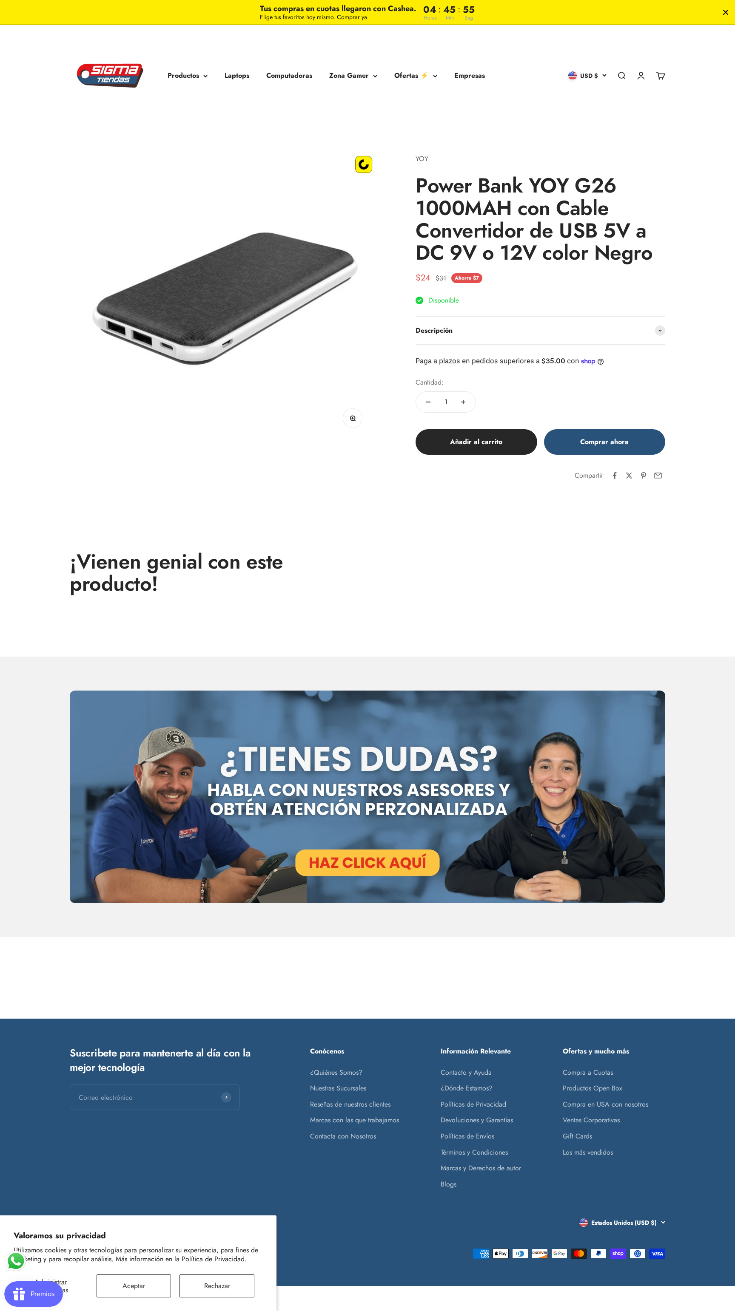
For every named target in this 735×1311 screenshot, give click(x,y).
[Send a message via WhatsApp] (16, 1261)
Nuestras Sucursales (338, 1088)
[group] (367, 797)
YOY (422, 159)
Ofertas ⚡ (411, 76)
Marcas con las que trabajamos (354, 1120)
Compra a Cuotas (588, 1072)
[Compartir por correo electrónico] (658, 475)
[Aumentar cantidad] (463, 402)
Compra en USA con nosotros (605, 1104)
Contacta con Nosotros (343, 1136)
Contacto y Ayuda (466, 1072)
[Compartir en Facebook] (614, 475)
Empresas (469, 76)
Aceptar (133, 1286)
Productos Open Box (592, 1088)
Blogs (448, 1184)
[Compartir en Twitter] (629, 475)
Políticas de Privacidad (473, 1104)
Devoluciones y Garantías (477, 1120)
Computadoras (289, 76)
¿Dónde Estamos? (467, 1088)
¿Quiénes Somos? (336, 1072)
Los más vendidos (588, 1152)
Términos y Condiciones (474, 1152)
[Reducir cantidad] (428, 402)
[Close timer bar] (726, 12)
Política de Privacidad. (214, 1259)
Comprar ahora (604, 442)
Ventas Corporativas (591, 1120)
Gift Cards (577, 1136)
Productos (183, 76)
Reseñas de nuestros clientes (350, 1104)
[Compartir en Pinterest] (643, 475)
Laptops (237, 76)
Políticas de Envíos (467, 1136)
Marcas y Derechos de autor (481, 1168)
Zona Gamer (349, 76)
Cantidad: (430, 382)
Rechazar (217, 1286)
